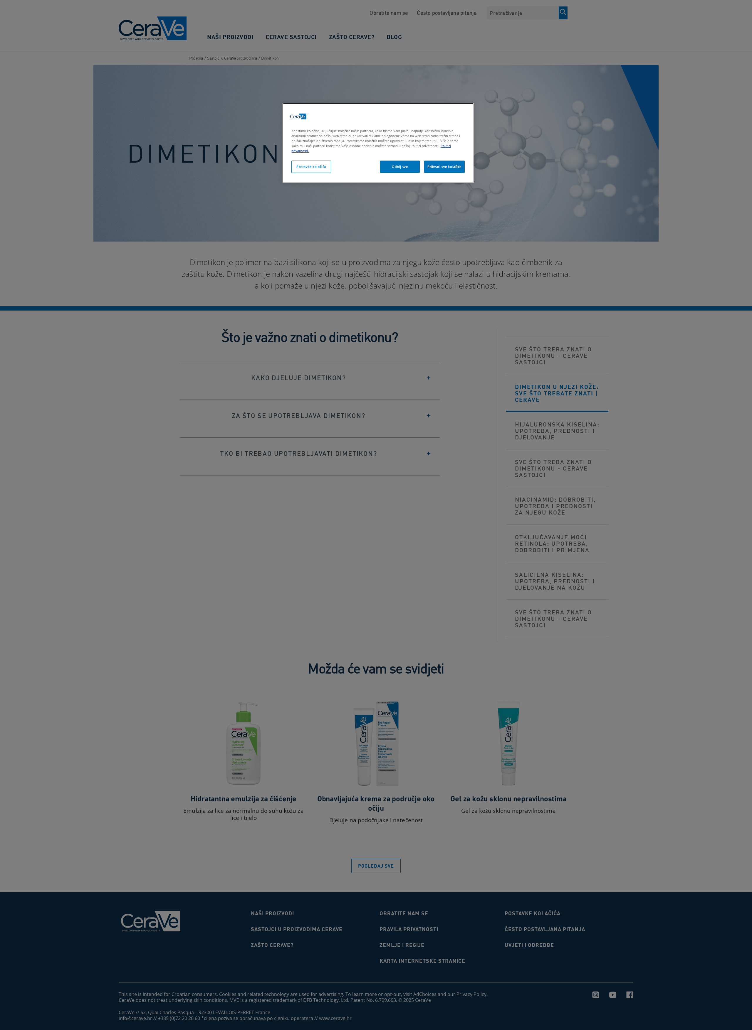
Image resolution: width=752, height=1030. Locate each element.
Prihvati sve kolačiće (444, 166)
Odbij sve (400, 166)
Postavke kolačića (311, 166)
